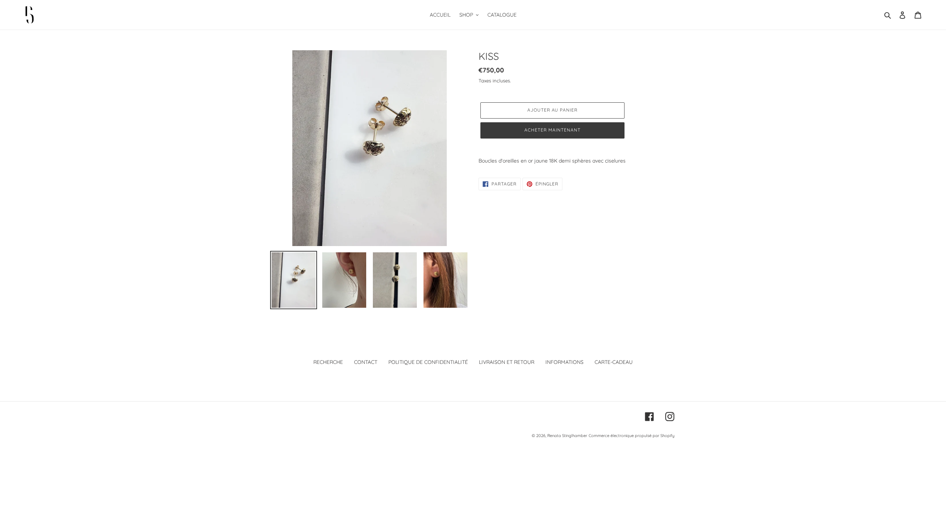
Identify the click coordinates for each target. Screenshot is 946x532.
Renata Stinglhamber (567, 435)
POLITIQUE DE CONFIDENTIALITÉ (428, 362)
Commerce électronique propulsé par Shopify (631, 435)
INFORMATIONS (564, 362)
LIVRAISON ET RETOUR (506, 362)
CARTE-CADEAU (614, 362)
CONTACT (365, 362)
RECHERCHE (328, 362)
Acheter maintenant (552, 130)
